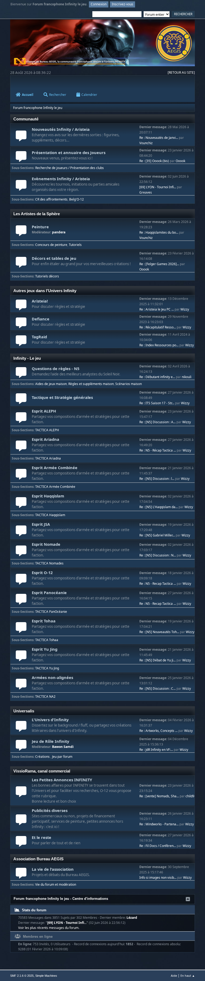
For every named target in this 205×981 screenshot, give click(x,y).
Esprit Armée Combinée (54, 467)
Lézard (132, 917)
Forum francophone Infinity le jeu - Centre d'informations (61, 899)
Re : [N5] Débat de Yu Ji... (157, 660)
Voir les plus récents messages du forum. (48, 927)
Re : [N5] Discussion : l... (156, 478)
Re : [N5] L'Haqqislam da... (158, 507)
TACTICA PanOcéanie (51, 611)
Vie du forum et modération (55, 884)
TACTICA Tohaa (46, 640)
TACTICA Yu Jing (47, 668)
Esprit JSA (41, 524)
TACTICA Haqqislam (50, 515)
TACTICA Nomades (49, 563)
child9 (190, 796)
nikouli (186, 377)
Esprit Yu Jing (44, 649)
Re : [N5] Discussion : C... (157, 688)
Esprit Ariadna (45, 439)
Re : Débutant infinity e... (157, 377)
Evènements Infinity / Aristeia (61, 178)
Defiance (40, 318)
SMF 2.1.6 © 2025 (22, 975)
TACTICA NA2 (45, 696)
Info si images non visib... (157, 877)
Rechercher (57, 94)
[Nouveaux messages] (21, 138)
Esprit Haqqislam (48, 496)
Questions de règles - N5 (55, 368)
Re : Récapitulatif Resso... (157, 327)
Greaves (145, 192)
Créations (42, 756)
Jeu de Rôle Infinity (50, 741)
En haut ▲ (187, 976)
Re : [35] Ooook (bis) (154, 161)
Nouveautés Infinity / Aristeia (61, 129)
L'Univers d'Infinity (50, 719)
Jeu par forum (62, 756)
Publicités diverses (50, 810)
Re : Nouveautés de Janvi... (158, 137)
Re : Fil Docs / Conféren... (157, 845)
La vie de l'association (53, 869)
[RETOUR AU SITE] (181, 72)
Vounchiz (146, 143)
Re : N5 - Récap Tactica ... (157, 450)
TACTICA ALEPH (47, 430)
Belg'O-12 (76, 199)
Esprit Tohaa (44, 620)
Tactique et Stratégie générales (62, 397)
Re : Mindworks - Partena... (159, 824)
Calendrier (89, 94)
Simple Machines (46, 975)
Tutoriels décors (47, 276)
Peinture (40, 226)
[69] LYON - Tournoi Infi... (157, 187)
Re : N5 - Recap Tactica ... (157, 583)
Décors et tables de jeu (54, 258)
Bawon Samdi (63, 746)
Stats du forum (33, 910)
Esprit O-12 (42, 572)
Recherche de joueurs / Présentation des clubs (69, 168)
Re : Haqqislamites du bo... (158, 232)
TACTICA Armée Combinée (55, 486)
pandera (58, 232)
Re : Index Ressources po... (159, 345)
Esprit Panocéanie (49, 592)
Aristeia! (40, 301)
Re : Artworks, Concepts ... (158, 730)
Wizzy (184, 309)
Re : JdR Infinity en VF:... (156, 749)
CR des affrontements (51, 199)
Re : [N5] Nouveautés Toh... (159, 632)
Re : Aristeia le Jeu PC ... (156, 309)
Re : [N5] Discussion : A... (157, 422)
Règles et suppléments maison (91, 384)
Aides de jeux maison (51, 384)
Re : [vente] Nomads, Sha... (159, 796)
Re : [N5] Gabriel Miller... (157, 535)
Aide (174, 976)
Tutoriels (75, 244)
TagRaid (39, 336)
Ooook (180, 161)
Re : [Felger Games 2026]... (159, 264)
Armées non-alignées (52, 677)
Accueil (27, 94)
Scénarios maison (128, 384)
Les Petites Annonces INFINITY (62, 779)
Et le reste (41, 837)
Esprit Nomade (46, 544)
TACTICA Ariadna (48, 458)
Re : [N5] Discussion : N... (157, 555)
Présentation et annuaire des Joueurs (68, 152)
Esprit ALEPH (44, 411)
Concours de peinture (51, 244)
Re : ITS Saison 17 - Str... (156, 403)
